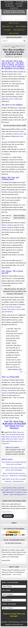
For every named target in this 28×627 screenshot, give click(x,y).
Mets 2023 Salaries (19, 4)
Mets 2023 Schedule (19, 1)
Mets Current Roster (10, 6)
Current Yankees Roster (19, 30)
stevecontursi (9, 56)
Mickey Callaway (7, 225)
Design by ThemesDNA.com (14, 624)
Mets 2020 (10, 46)
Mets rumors (18, 439)
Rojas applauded (7, 441)
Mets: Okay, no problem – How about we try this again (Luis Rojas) (14, 51)
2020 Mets (12, 432)
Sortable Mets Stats (14, 8)
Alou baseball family (13, 434)
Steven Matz (20, 309)
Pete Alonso (12, 309)
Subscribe (8, 516)
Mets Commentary (16, 46)
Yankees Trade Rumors (21, 26)
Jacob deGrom (9, 307)
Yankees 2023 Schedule (14, 23)
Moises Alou (18, 134)
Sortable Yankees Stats (7, 26)
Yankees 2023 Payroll (14, 33)
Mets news (10, 439)
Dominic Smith (7, 390)
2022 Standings (19, 6)
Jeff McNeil (9, 312)
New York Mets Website (8, 1)
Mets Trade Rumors (9, 4)
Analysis (5, 46)
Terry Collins (14, 99)
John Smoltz (17, 574)
